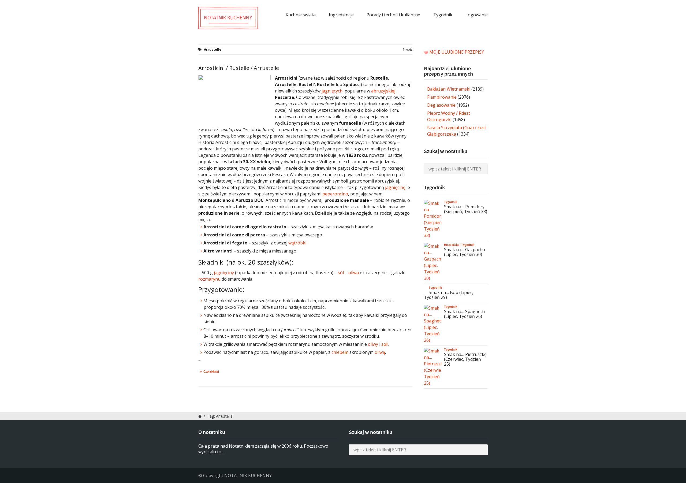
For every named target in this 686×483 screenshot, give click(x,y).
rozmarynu (209, 279)
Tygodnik (442, 15)
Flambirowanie (442, 97)
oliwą (380, 352)
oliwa (353, 273)
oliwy (373, 344)
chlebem (339, 352)
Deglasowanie (441, 105)
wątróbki (297, 243)
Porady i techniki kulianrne (393, 15)
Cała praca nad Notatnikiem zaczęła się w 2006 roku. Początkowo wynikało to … (263, 449)
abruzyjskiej (383, 91)
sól (341, 273)
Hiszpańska (451, 245)
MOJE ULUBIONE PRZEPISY (456, 52)
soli (384, 344)
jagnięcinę (395, 187)
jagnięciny (224, 273)
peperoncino (335, 194)
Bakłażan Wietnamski (448, 89)
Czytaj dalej (211, 371)
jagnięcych (332, 91)
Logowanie (476, 15)
